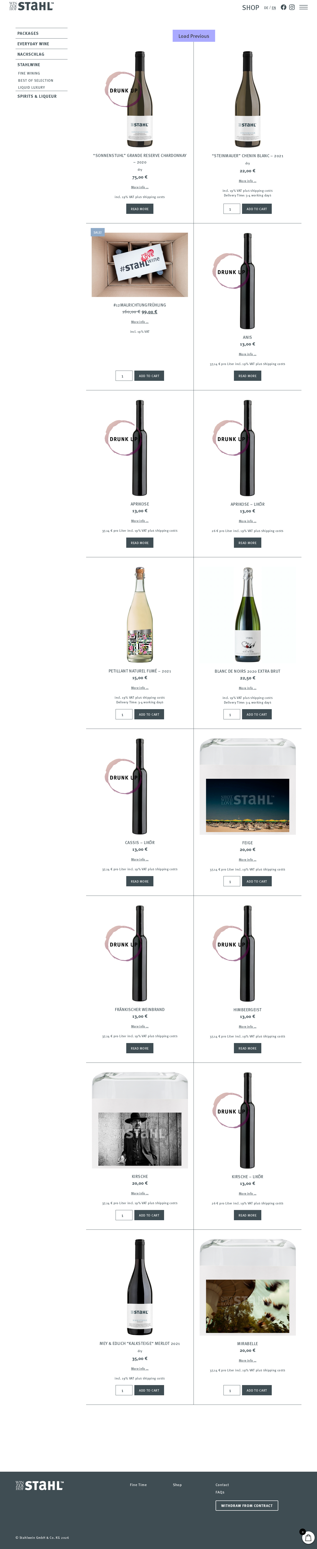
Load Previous (193, 35)
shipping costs (154, 196)
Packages (28, 33)
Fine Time (138, 1484)
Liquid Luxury (31, 87)
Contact (222, 1484)
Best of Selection (35, 80)
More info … (140, 187)
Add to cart (257, 208)
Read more (140, 208)
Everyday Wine (33, 44)
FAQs (220, 1492)
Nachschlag (31, 54)
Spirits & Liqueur (37, 96)
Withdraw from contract (247, 1505)
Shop (250, 7)
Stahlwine (28, 65)
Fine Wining (29, 73)
